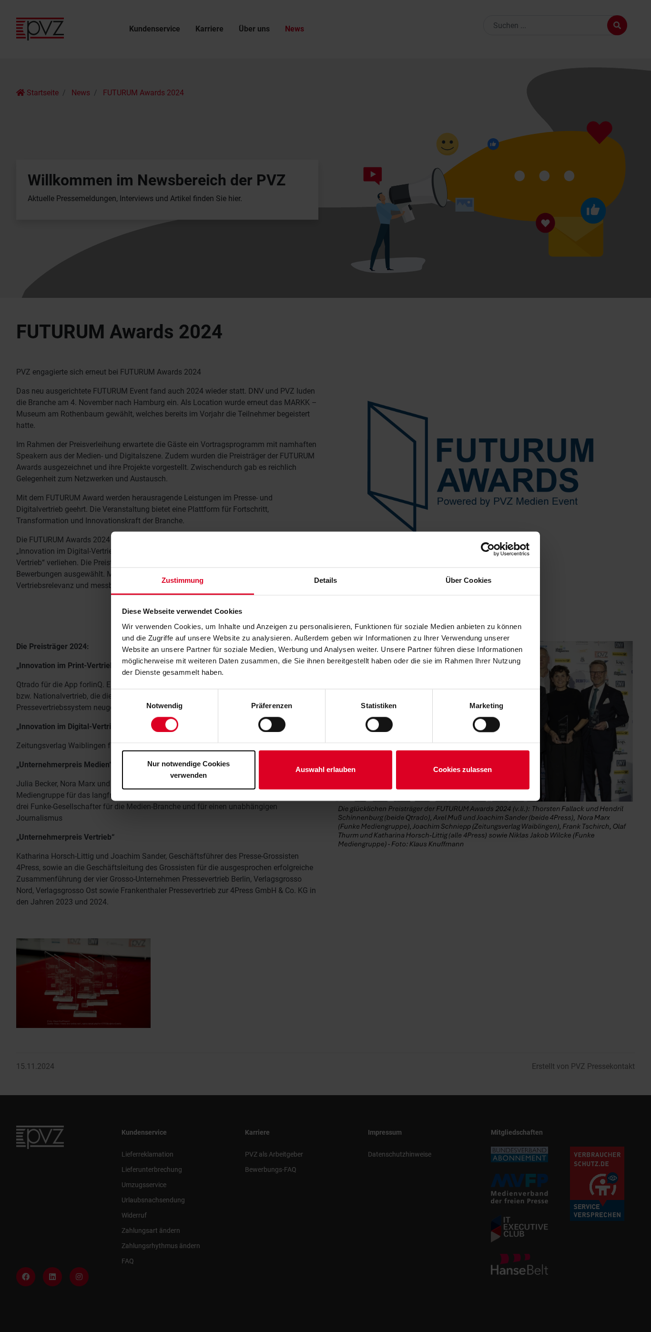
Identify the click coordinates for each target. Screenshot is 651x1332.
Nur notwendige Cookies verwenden (188, 770)
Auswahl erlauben (325, 770)
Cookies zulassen (462, 770)
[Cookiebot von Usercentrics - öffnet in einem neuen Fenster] (487, 549)
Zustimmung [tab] (183, 580)
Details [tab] (325, 580)
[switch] (271, 724)
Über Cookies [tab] (468, 580)
